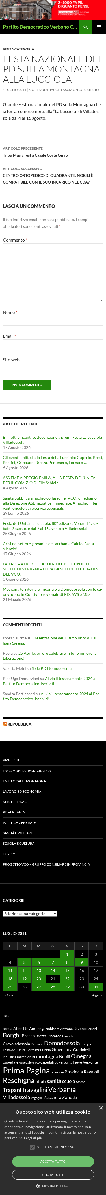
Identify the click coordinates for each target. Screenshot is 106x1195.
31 (96, 986)
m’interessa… (15, 802)
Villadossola (16, 1097)
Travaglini (34, 1089)
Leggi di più (33, 1138)
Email (9, 335)
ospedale (10, 1062)
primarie (57, 1072)
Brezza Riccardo (48, 1036)
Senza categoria (18, 49)
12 (24, 970)
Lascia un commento (80, 90)
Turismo (10, 854)
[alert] (53, 1149)
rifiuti (40, 1081)
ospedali (47, 1062)
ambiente (52, 1029)
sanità (54, 1080)
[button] (53, 1186)
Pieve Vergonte (85, 1062)
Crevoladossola (16, 1043)
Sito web (11, 359)
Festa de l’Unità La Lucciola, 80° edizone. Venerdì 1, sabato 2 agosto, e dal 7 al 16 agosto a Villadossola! (50, 526)
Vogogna (37, 1098)
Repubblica (19, 724)
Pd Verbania (14, 812)
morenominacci (44, 90)
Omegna (81, 1056)
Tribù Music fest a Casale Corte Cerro (35, 151)
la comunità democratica (27, 770)
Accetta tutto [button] (53, 1161)
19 (24, 978)
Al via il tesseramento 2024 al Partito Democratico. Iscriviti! (49, 681)
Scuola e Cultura (18, 843)
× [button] (101, 1108)
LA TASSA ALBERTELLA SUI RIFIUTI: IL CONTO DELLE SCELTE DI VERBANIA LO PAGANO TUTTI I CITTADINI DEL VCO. (51, 568)
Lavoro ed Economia (22, 791)
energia (86, 1044)
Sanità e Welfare (18, 833)
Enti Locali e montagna (24, 781)
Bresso (28, 1035)
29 (67, 986)
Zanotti (69, 1097)
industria (9, 1057)
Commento (15, 239)
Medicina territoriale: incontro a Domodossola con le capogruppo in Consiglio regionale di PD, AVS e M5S (52, 592)
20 (38, 978)
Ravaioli (91, 1071)
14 (53, 970)
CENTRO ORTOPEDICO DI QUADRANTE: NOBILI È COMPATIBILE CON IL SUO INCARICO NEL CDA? (48, 175)
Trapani (12, 1089)
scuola (68, 1081)
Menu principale (99, 27)
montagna (47, 1056)
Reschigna (18, 1080)
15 (67, 970)
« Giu (8, 995)
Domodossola (62, 1043)
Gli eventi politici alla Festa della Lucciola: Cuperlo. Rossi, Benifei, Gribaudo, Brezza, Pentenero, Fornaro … (53, 460)
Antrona (66, 1029)
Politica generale (19, 823)
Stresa (80, 1082)
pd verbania (63, 1062)
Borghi (12, 1035)
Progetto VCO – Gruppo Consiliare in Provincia (46, 864)
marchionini (26, 1057)
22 (67, 978)
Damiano (37, 1044)
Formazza (33, 1050)
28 (53, 986)
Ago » (97, 995)
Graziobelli (81, 1049)
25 (10, 986)
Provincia (73, 1071)
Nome (10, 312)
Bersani (91, 1029)
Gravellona (62, 1049)
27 (38, 986)
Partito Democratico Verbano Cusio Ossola (41, 27)
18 (10, 978)
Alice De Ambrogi (29, 1028)
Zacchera (52, 1097)
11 (10, 970)
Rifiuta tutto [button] (53, 1174)
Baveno (79, 1028)
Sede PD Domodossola (52, 668)
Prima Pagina (26, 1070)
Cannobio (68, 1036)
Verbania (62, 1089)
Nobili (64, 1056)
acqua (7, 1029)
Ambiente (11, 760)
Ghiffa (46, 1050)
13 (38, 970)
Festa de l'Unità (14, 1050)
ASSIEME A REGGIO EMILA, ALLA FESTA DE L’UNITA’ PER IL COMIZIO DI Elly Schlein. (49, 480)
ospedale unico (29, 1062)
